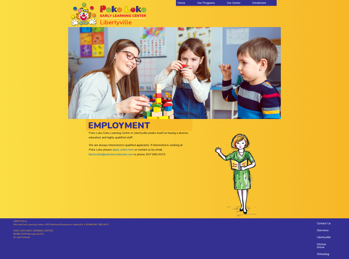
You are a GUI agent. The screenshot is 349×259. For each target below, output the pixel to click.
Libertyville (324, 237)
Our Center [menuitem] (233, 3)
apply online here (123, 150)
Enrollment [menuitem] (259, 3)
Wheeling (323, 254)
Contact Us (324, 223)
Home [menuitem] (181, 3)
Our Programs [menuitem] (206, 3)
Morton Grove (321, 245)
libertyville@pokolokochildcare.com (111, 154)
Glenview (323, 230)
